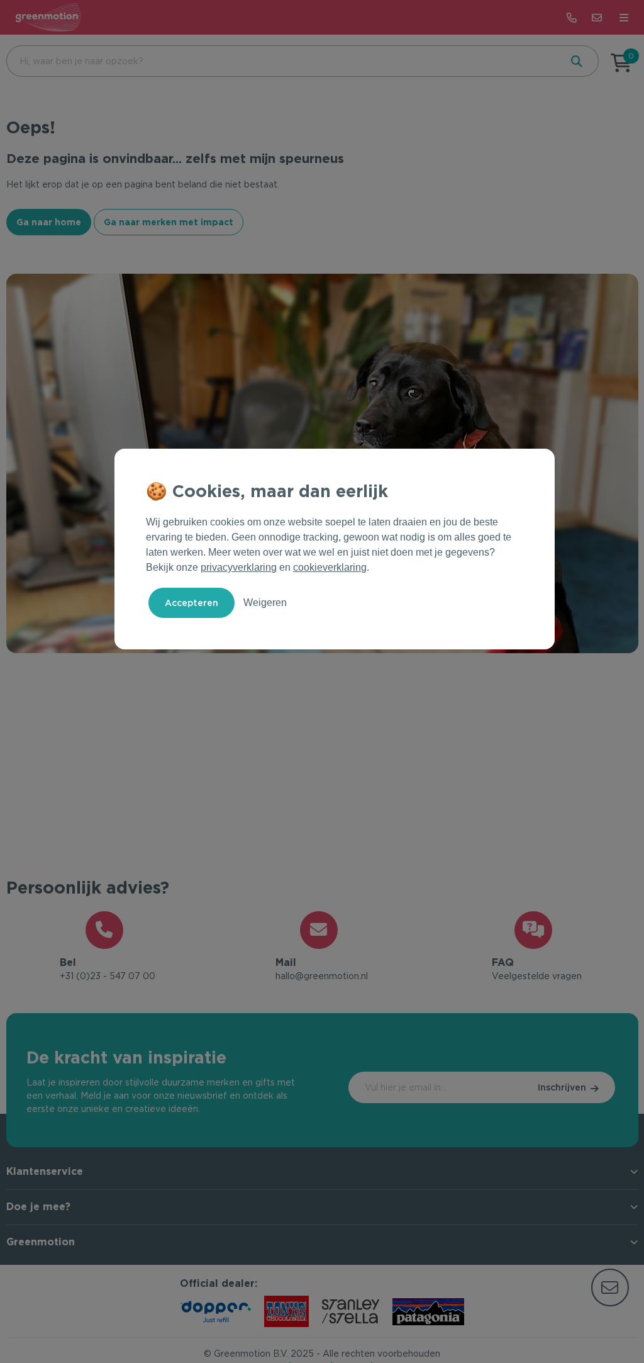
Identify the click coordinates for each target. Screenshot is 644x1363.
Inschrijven (562, 1087)
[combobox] (282, 61)
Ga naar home (48, 222)
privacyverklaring (239, 567)
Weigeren (265, 602)
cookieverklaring (330, 567)
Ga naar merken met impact (168, 222)
